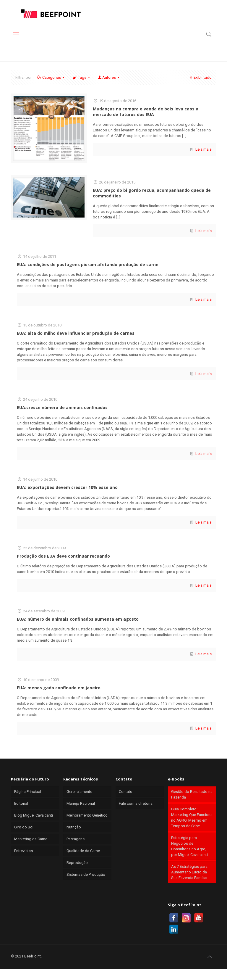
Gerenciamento (80, 791)
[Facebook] (174, 918)
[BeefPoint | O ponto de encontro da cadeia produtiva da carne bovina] (50, 13)
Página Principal (27, 791)
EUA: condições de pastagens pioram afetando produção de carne (87, 264)
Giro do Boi (23, 827)
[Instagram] (186, 918)
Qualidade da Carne (83, 851)
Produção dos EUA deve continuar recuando (63, 556)
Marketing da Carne (30, 839)
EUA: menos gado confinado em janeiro (58, 687)
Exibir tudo (203, 77)
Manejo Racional (81, 803)
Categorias (51, 77)
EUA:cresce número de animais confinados (62, 407)
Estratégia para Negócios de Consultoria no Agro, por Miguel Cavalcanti (189, 846)
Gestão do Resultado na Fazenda (192, 794)
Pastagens (76, 839)
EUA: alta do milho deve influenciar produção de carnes (75, 333)
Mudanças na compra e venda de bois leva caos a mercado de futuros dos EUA (145, 111)
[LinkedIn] (174, 929)
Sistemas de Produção (86, 874)
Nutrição (74, 827)
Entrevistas (23, 851)
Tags (82, 77)
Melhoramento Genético (87, 815)
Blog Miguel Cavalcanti (33, 815)
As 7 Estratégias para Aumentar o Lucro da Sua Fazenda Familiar (189, 872)
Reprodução (77, 862)
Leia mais (203, 149)
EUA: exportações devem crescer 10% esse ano (67, 487)
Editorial (21, 803)
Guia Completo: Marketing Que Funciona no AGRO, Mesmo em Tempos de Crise (192, 817)
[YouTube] (198, 918)
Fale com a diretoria (136, 803)
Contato (125, 791)
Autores (109, 77)
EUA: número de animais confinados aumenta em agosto (78, 619)
